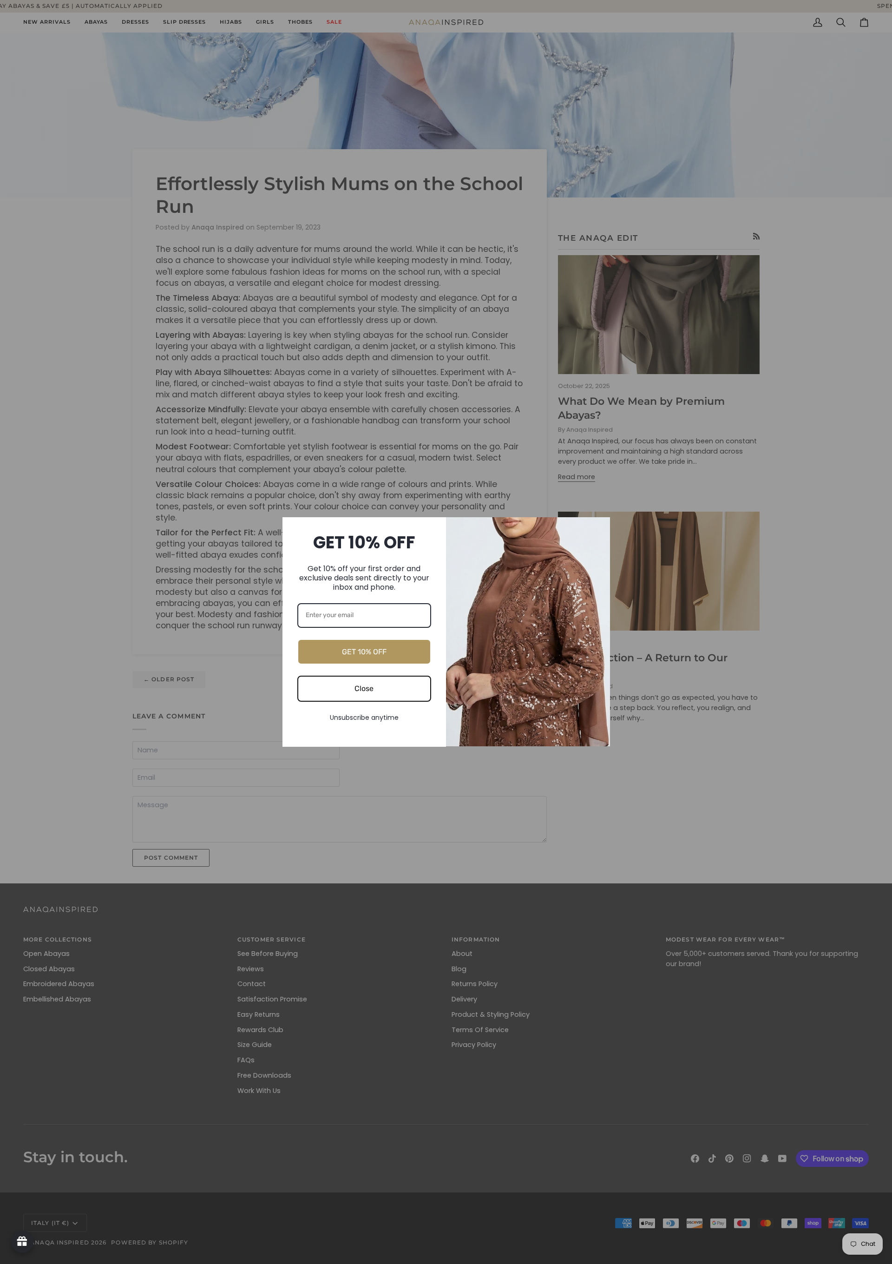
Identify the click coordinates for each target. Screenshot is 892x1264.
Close (364, 688)
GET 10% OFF (364, 651)
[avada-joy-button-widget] (22, 1242)
